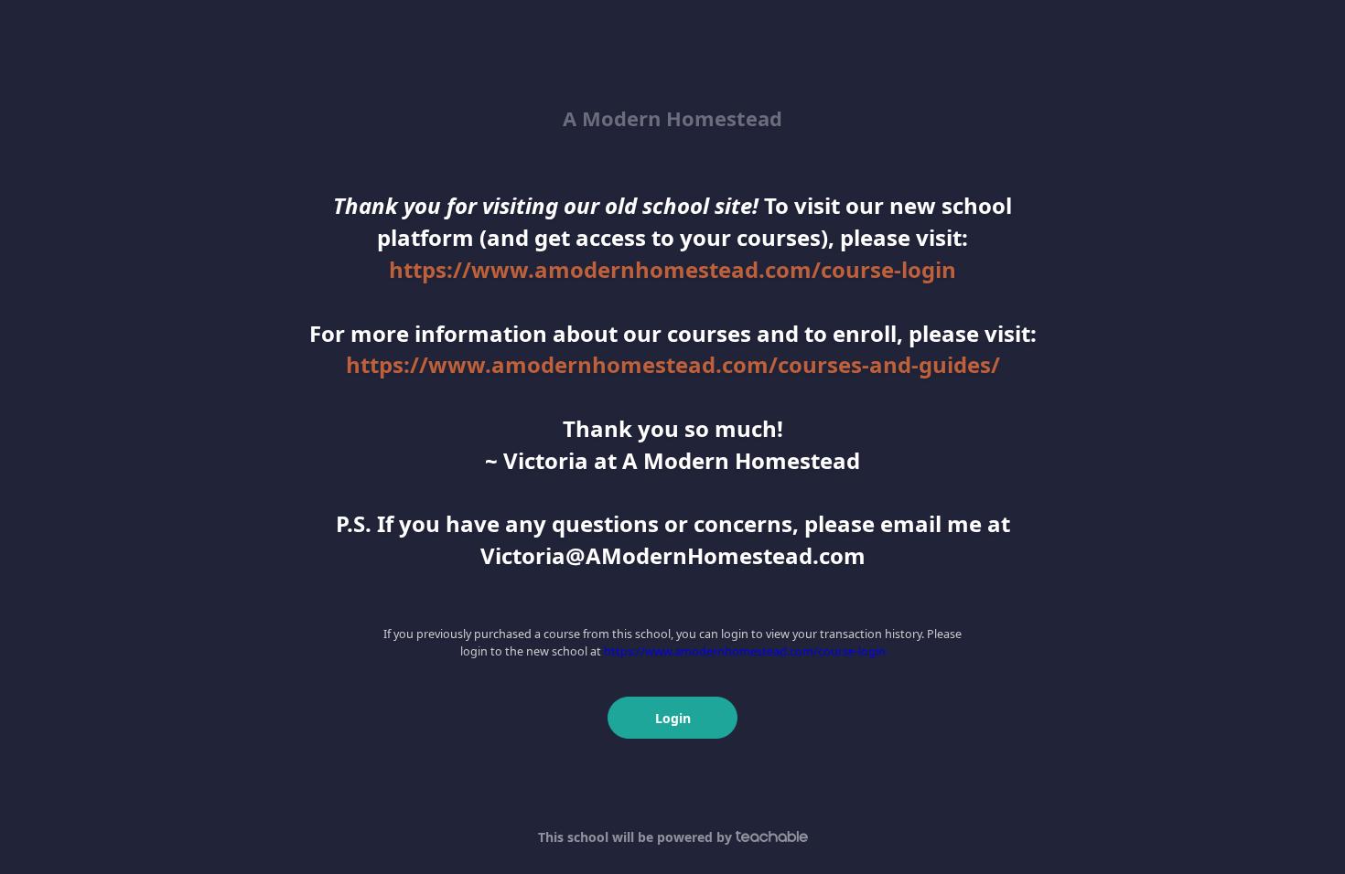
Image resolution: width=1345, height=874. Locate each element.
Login (673, 718)
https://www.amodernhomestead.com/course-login (672, 269)
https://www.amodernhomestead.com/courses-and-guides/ (673, 364)
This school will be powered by (637, 837)
